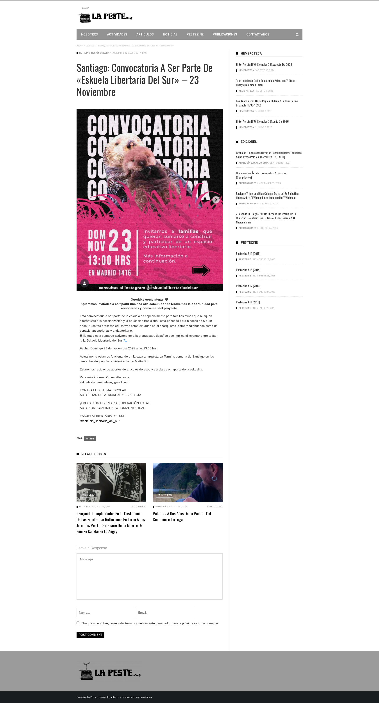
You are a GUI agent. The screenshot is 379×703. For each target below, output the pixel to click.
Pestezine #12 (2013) (248, 285)
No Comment (138, 506)
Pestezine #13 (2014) (248, 269)
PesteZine (195, 34)
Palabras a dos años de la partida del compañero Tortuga (182, 516)
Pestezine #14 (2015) (248, 253)
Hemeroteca (246, 70)
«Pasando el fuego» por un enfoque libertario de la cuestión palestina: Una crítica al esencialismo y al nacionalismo (266, 217)
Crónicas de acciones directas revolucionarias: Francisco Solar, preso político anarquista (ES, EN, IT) (269, 154)
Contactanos (257, 34)
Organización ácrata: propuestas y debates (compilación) (261, 175)
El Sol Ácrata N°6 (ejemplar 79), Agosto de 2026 (264, 64)
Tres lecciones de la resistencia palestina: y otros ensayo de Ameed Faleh (265, 82)
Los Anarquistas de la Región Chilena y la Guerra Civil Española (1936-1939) (267, 103)
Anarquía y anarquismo (253, 163)
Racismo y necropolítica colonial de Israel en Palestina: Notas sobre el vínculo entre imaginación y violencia (267, 195)
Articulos (145, 34)
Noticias (170, 34)
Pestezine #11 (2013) (248, 302)
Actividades (117, 34)
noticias (90, 438)
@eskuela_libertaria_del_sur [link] (100, 421)
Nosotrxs (89, 34)
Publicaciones (225, 34)
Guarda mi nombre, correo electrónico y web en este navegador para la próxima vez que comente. (150, 623)
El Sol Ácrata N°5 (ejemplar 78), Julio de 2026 (262, 121)
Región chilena (100, 53)
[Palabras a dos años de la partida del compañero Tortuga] (188, 482)
